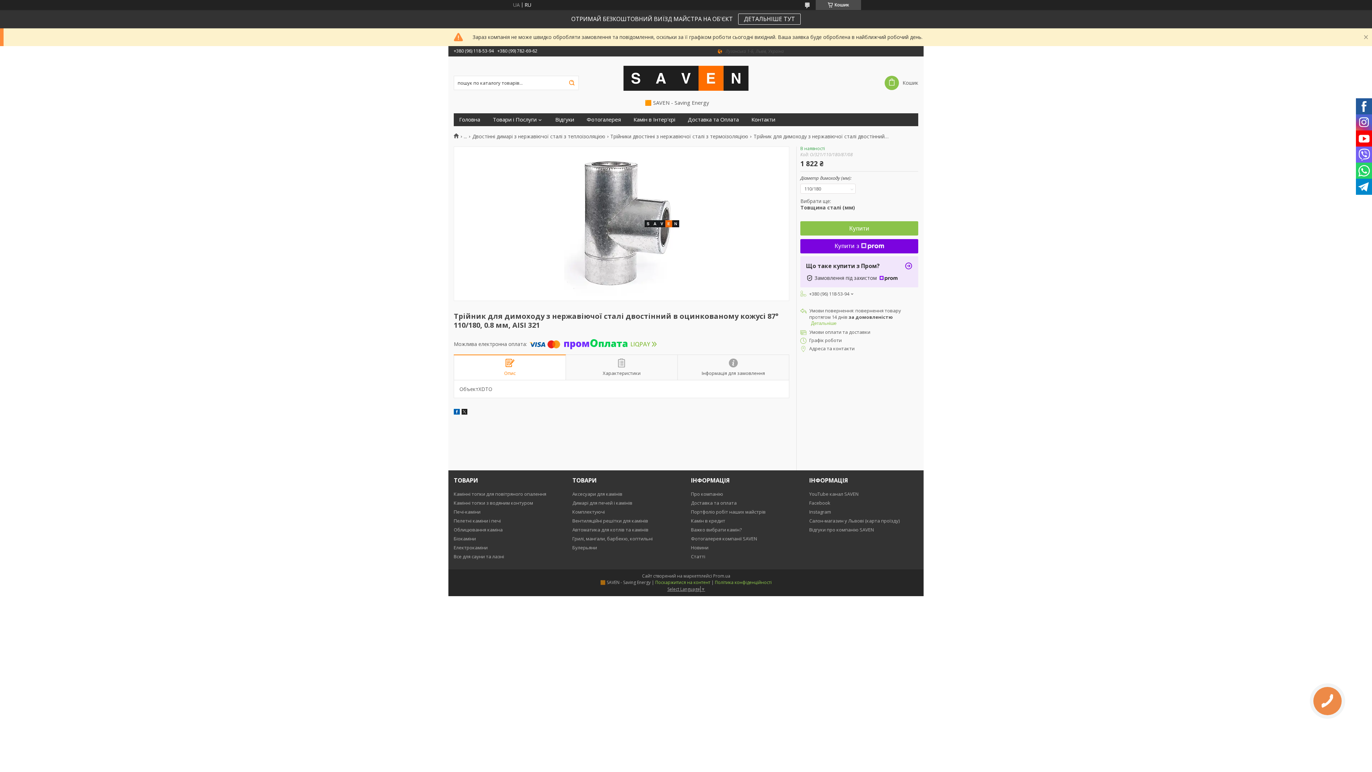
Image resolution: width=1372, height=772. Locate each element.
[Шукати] (572, 83)
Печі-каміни (467, 512)
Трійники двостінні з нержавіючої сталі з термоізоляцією (679, 136)
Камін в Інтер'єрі (654, 119)
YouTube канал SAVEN (834, 494)
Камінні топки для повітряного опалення (500, 494)
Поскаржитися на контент (682, 582)
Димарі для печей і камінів (602, 503)
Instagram (820, 512)
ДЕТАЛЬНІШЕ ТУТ (769, 19)
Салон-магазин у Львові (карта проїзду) (854, 521)
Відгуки (564, 119)
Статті (698, 556)
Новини (700, 547)
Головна (469, 119)
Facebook (819, 503)
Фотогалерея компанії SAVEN (724, 538)
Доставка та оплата (714, 503)
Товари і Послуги (515, 119)
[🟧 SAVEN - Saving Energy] (686, 78)
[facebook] (457, 412)
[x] (464, 412)
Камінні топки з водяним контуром (493, 503)
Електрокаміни (471, 547)
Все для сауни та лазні (479, 556)
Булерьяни (584, 547)
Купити (859, 228)
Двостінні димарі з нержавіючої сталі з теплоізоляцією (538, 136)
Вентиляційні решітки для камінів (610, 521)
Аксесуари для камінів (597, 494)
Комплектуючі (588, 512)
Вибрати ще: (827, 204)
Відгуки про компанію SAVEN (841, 529)
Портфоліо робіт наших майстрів (728, 512)
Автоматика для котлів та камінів (610, 529)
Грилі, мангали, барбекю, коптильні (612, 538)
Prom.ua (721, 576)
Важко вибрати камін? (716, 529)
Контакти (763, 119)
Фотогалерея (604, 119)
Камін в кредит (708, 521)
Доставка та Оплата (713, 119)
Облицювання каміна (478, 529)
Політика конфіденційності (743, 582)
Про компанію (707, 494)
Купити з (847, 246)
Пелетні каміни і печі (477, 521)
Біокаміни (465, 538)
